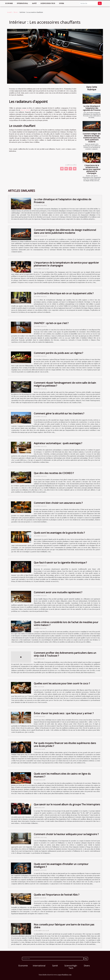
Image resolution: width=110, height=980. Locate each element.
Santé (34, 3)
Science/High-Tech (48, 3)
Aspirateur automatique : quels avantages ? (58, 443)
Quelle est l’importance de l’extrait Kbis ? (56, 894)
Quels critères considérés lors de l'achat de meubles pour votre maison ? (66, 623)
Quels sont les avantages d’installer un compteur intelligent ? (61, 865)
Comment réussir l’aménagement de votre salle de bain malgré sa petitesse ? (65, 384)
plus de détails (25, 110)
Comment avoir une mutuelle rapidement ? (58, 592)
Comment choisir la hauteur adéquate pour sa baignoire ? (66, 834)
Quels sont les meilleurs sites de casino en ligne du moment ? (62, 775)
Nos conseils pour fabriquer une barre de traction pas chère (64, 926)
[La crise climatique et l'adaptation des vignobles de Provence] (92, 98)
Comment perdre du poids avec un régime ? (58, 352)
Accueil (9, 12)
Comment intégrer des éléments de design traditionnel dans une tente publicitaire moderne (92, 138)
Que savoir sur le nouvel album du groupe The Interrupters (67, 804)
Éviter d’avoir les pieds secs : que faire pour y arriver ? (64, 713)
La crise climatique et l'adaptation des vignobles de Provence (92, 108)
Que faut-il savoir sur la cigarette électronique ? (60, 562)
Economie (9, 3)
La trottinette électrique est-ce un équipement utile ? (64, 293)
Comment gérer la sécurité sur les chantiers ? (59, 413)
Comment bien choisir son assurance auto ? (58, 502)
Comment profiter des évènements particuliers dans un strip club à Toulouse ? (65, 654)
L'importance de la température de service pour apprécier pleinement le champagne (92, 169)
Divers (61, 3)
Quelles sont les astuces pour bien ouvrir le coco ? (62, 683)
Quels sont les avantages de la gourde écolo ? (59, 532)
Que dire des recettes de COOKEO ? (54, 473)
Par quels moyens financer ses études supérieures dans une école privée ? (65, 744)
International (22, 3)
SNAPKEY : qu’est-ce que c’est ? (51, 323)
